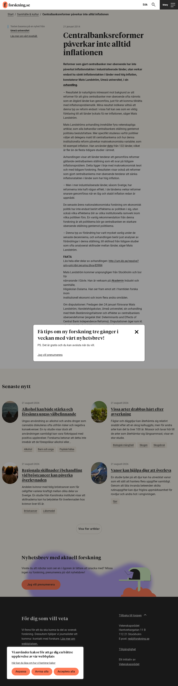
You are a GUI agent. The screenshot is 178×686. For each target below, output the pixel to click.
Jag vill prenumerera (50, 355)
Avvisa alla (41, 671)
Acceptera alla (66, 671)
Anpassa (20, 671)
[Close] (136, 332)
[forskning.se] (15, 5)
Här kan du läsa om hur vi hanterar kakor (33, 663)
